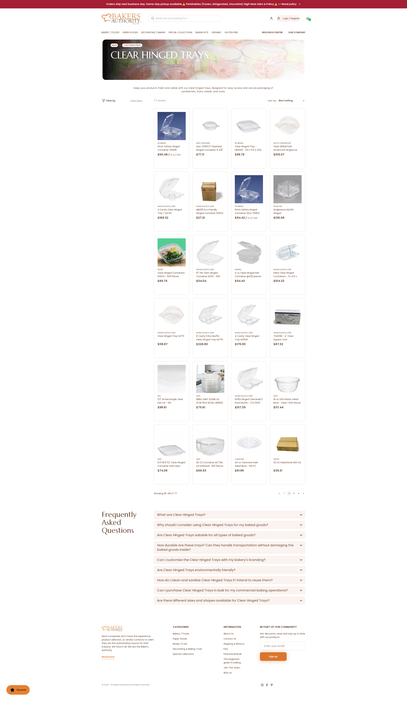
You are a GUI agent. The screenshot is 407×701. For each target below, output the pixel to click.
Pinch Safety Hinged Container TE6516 (169, 148)
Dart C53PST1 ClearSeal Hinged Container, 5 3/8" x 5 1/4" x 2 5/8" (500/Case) (209, 148)
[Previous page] (279, 493)
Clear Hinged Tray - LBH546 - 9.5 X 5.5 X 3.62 (248, 148)
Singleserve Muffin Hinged (283, 211)
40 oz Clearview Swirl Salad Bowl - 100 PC (246, 464)
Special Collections (183, 654)
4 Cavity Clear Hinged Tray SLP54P (247, 337)
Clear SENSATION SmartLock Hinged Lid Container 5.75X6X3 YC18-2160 (285, 148)
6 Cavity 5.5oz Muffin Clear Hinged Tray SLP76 (209, 337)
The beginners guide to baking (232, 660)
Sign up (273, 656)
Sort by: (272, 100)
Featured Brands (233, 654)
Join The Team (232, 667)
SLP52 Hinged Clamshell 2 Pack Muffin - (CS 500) (249, 401)
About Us (228, 633)
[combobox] (184, 18)
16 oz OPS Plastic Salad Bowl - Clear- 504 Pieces (287, 401)
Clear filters (136, 101)
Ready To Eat (180, 643)
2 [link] (289, 493)
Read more (108, 657)
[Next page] (303, 493)
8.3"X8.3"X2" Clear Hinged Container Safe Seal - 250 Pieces (171, 464)
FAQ (226, 648)
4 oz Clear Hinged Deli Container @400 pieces (248, 274)
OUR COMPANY (296, 32)
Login (285, 18)
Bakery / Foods (181, 633)
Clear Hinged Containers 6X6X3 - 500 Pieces (171, 274)
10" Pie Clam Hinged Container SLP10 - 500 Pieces (208, 274)
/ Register (294, 18)
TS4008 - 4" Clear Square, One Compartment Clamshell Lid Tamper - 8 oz (287, 337)
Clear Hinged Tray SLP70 (171, 336)
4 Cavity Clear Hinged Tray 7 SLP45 (170, 211)
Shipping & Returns (234, 643)
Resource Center (272, 32)
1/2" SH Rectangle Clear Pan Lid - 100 (170, 401)
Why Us (228, 672)
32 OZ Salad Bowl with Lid (287, 462)
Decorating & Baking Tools (187, 648)
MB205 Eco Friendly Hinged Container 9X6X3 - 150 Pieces (209, 211)
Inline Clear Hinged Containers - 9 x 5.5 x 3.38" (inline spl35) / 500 (286, 274)
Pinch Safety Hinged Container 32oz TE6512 (247, 211)
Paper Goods (180, 638)
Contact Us (230, 638)
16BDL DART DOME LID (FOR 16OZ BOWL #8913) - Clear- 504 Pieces (209, 401)
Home (114, 45)
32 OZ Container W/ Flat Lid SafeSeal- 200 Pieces (209, 464)
